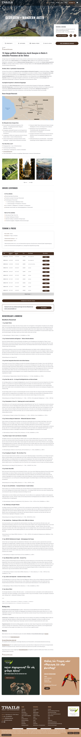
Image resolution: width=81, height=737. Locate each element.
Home (3, 37)
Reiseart (52, 2)
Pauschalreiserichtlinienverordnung (55, 723)
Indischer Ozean (36, 715)
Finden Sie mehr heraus (10, 677)
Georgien (46, 633)
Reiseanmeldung (25, 720)
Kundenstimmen (25, 718)
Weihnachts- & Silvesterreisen (39, 725)
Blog (22, 717)
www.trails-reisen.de (8, 720)
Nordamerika (35, 709)
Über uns (23, 710)
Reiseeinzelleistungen (52, 725)
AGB (49, 718)
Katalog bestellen (25, 725)
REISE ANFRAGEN (44, 307)
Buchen (46, 257)
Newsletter (24, 723)
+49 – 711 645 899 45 (7, 716)
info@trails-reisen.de (47, 681)
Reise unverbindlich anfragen (67, 43)
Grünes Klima (50, 715)
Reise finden (71, 2)
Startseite (23, 709)
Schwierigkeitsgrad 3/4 (7, 151)
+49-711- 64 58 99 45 (62, 35)
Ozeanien (35, 718)
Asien (34, 720)
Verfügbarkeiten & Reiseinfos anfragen (28, 300)
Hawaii (34, 710)
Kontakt (66, 2)
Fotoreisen (35, 723)
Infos (62, 2)
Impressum (50, 720)
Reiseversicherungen (52, 712)
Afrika (34, 717)
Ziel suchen (9, 37)
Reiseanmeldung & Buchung (53, 710)
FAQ (49, 717)
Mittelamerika (35, 712)
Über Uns (57, 2)
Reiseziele (48, 2)
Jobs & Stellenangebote (26, 715)
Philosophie (24, 712)
